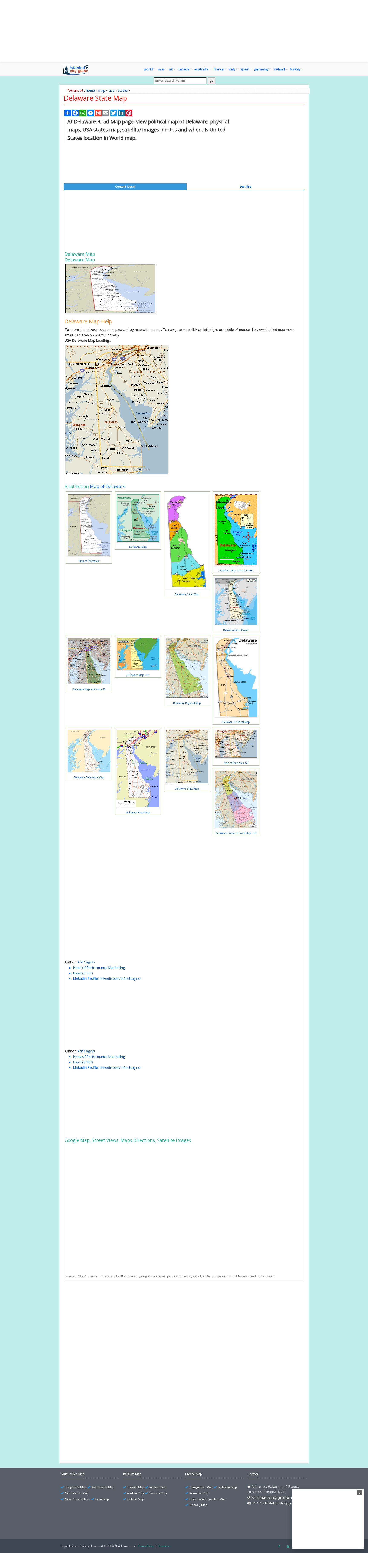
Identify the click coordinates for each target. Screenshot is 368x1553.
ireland (279, 69)
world (148, 69)
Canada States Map (88, 1427)
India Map (102, 1499)
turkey (295, 69)
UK (171, 69)
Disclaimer (165, 1545)
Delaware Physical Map (187, 703)
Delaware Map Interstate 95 (89, 689)
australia (201, 69)
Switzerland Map (102, 1487)
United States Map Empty (92, 1434)
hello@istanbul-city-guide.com (282, 1503)
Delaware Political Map (236, 722)
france (218, 69)
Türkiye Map (135, 1487)
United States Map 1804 (91, 1442)
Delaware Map (138, 547)
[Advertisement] (208, 31)
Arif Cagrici (86, 962)
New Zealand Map (77, 1499)
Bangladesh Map (201, 1487)
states (123, 90)
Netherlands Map (77, 1493)
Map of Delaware (108, 486)
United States (84, 1397)
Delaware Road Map (138, 812)
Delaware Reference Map (89, 777)
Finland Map (135, 1499)
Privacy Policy (146, 1545)
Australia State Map (88, 1404)
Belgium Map (132, 1474)
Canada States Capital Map (93, 1412)
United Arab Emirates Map (207, 1499)
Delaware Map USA (138, 675)
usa (111, 90)
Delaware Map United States (236, 570)
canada (183, 69)
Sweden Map (158, 1493)
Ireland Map (157, 1487)
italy (232, 69)
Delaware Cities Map (187, 594)
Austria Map (135, 1493)
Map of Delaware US (236, 763)
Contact (252, 1474)
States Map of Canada (90, 1419)
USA (161, 69)
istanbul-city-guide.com (276, 1498)
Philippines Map (75, 1487)
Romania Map (199, 1493)
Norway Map (198, 1505)
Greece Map (193, 1474)
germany (261, 69)
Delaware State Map (187, 788)
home (90, 90)
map (101, 90)
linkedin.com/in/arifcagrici (120, 978)
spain (244, 69)
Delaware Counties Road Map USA (236, 833)
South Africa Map (72, 1474)
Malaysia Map (227, 1487)
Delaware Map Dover (236, 630)
